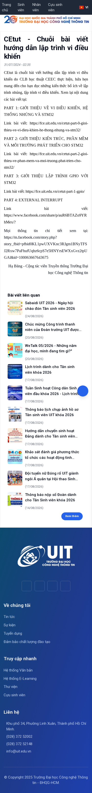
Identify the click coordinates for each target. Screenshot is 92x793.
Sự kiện (9, 625)
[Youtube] (40, 586)
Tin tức (9, 617)
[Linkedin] (65, 586)
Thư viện (10, 686)
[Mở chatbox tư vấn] (82, 390)
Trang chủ (6, 7)
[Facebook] (27, 586)
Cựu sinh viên (55, 7)
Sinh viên (21, 7)
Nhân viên (36, 7)
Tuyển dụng (13, 633)
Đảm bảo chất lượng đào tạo (27, 642)
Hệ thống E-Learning (20, 678)
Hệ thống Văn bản (18, 670)
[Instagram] (52, 586)
